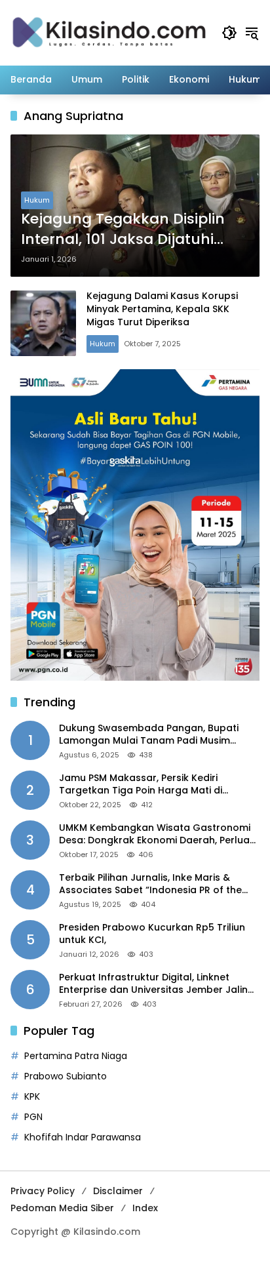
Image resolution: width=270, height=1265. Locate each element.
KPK (32, 1096)
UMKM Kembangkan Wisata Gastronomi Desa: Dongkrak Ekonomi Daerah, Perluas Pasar (157, 834)
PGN (33, 1116)
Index (145, 1208)
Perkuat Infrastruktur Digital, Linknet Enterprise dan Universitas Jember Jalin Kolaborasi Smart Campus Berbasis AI (153, 984)
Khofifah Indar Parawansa (82, 1137)
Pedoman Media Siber (62, 1208)
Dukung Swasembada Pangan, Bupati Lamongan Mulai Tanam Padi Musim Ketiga (149, 735)
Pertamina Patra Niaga (75, 1055)
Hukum (37, 200)
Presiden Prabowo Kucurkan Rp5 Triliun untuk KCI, (152, 934)
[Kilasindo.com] (109, 32)
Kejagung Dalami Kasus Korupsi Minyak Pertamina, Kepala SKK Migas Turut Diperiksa (162, 308)
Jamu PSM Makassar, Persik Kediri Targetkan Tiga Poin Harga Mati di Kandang (140, 784)
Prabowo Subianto (65, 1076)
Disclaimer (118, 1190)
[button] (229, 33)
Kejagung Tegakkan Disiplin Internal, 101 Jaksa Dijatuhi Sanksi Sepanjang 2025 (123, 229)
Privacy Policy (42, 1190)
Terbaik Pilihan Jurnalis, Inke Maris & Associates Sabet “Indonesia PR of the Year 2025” (150, 884)
